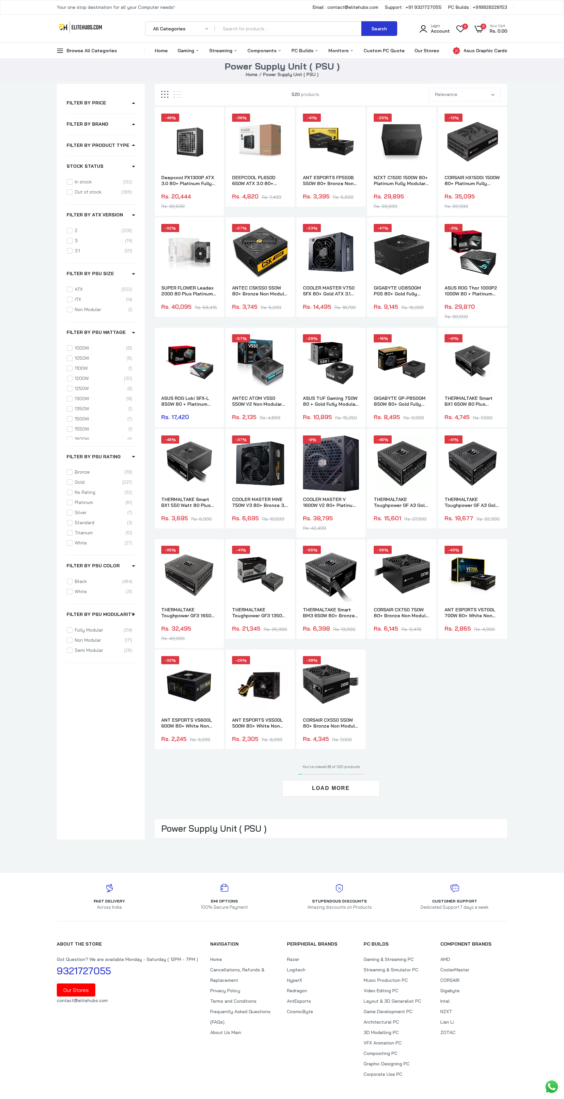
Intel (445, 1001)
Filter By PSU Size (90, 273)
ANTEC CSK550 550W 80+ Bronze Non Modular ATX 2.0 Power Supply (260, 291)
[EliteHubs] (80, 28)
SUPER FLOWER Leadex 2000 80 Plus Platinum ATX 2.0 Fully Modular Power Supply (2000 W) (187, 291)
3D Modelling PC (381, 1032)
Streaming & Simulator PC (391, 970)
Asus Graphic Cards (485, 50)
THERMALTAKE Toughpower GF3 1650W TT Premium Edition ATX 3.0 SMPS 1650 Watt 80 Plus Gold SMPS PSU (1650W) (188, 613)
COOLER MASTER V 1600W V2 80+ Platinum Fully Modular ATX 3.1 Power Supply (329, 502)
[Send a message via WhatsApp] (552, 1087)
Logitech (296, 970)
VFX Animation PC (383, 1043)
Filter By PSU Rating (94, 457)
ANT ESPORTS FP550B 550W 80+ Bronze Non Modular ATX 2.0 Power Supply (328, 180)
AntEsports (299, 1001)
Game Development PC (388, 1011)
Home (161, 51)
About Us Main (225, 1032)
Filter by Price (86, 103)
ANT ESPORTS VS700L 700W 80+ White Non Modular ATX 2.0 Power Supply (470, 613)
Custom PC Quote (384, 51)
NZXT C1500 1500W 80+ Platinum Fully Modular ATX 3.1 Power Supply (401, 180)
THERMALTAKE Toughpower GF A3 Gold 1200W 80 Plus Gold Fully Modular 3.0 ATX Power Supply (471, 502)
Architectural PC (381, 1022)
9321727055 (84, 971)
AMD (445, 959)
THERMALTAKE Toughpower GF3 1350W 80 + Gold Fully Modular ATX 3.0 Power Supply (259, 613)
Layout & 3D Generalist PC (392, 1001)
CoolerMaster (454, 970)
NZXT (446, 1011)
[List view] (178, 94)
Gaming (187, 51)
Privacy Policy (225, 991)
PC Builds (303, 51)
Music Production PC (386, 980)
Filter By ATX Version (95, 215)
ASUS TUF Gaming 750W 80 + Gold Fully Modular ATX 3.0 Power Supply (330, 401)
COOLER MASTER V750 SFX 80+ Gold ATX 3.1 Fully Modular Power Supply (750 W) (328, 291)
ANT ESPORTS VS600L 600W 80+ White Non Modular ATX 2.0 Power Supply (187, 723)
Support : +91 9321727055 (413, 7)
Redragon (297, 991)
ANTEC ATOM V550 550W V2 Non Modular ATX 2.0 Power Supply (257, 401)
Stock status (85, 166)
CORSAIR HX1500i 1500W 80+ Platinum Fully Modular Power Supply (472, 180)
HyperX (294, 980)
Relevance (446, 94)
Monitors (339, 51)
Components (262, 51)
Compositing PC (381, 1053)
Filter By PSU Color (93, 566)
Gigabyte (450, 991)
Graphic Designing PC (387, 1064)
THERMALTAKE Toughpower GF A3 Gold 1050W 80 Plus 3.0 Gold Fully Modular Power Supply (401, 502)
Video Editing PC (381, 991)
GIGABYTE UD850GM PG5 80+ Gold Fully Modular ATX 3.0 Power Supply (399, 291)
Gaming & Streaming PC (389, 959)
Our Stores (427, 51)
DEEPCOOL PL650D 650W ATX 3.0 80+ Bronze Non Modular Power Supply (255, 180)
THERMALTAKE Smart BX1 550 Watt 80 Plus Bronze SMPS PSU (186, 502)
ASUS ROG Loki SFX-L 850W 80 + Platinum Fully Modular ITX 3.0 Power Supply (185, 401)
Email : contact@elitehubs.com (345, 7)
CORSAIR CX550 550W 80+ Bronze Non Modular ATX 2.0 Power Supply (331, 723)
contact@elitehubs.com (82, 1000)
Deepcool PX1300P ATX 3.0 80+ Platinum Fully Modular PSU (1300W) (187, 180)
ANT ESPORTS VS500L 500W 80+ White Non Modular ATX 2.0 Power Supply (258, 723)
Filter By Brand (87, 124)
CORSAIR (450, 980)
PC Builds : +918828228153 (477, 7)
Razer (293, 959)
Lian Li (447, 1022)
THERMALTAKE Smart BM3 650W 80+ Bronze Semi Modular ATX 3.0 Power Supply (329, 613)
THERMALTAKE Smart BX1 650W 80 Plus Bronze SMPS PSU (469, 401)
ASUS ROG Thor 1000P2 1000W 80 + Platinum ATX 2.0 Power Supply (471, 291)
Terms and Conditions (233, 1001)
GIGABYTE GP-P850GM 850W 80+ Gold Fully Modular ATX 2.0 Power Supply (400, 401)
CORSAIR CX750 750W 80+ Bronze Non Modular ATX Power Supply (402, 613)
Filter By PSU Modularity (100, 614)
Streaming (221, 51)
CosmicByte (300, 1011)
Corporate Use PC (383, 1074)
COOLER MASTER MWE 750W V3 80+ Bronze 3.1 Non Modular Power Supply (259, 502)
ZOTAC (448, 1032)
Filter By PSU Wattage (96, 332)
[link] (211, 124)
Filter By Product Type (98, 145)
